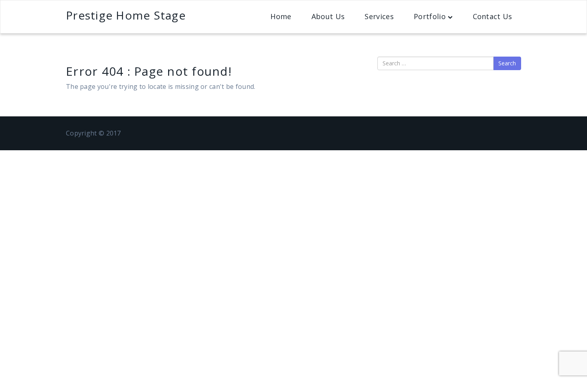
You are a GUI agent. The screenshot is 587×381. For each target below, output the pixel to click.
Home (280, 16)
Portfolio (430, 16)
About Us (328, 16)
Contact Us (492, 16)
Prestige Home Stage (126, 15)
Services (379, 16)
